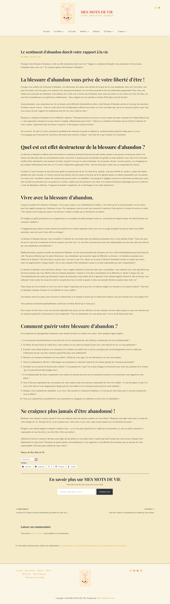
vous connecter (37, 533)
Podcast (96, 31)
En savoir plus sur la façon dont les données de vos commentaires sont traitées (93, 545)
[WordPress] (141, 571)
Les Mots (58, 31)
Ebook (48, 570)
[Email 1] (138, 571)
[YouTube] (159, 8)
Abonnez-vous (104, 492)
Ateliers (83, 31)
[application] (63, 31)
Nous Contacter (39, 574)
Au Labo (72, 31)
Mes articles (30, 570)
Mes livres (26, 574)
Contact (121, 31)
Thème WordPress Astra (105, 598)
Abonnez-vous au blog (34, 577)
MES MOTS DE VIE (97, 11)
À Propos (107, 31)
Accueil (46, 31)
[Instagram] (156, 8)
